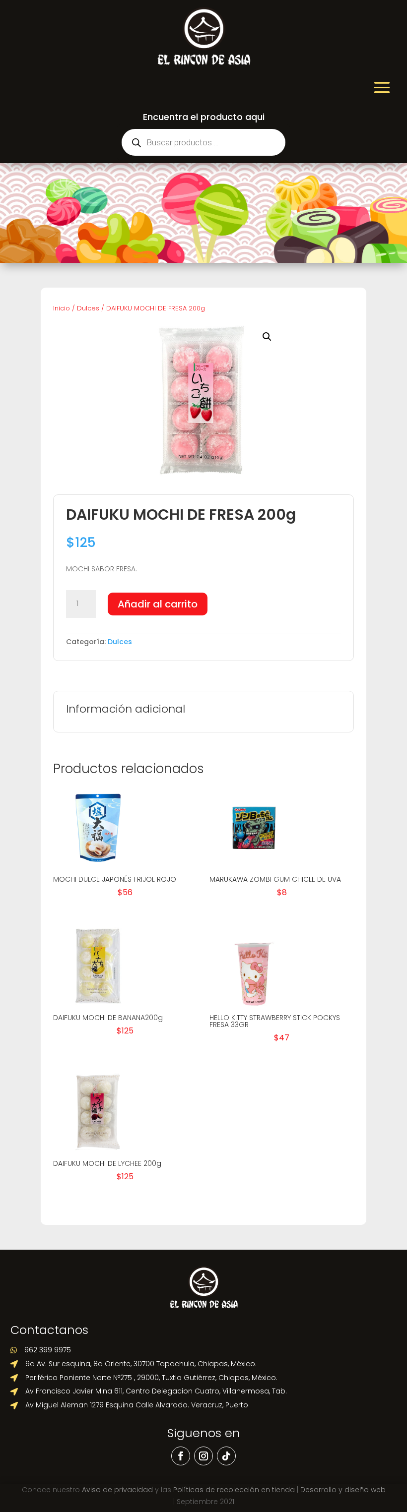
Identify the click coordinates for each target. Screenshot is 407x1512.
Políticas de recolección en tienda (234, 1490)
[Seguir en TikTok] (226, 1456)
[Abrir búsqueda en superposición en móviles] (203, 142)
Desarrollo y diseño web (343, 1490)
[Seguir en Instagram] (203, 1456)
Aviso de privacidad (117, 1490)
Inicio (61, 308)
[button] (267, 337)
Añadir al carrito (158, 604)
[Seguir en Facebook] (180, 1456)
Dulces (88, 308)
